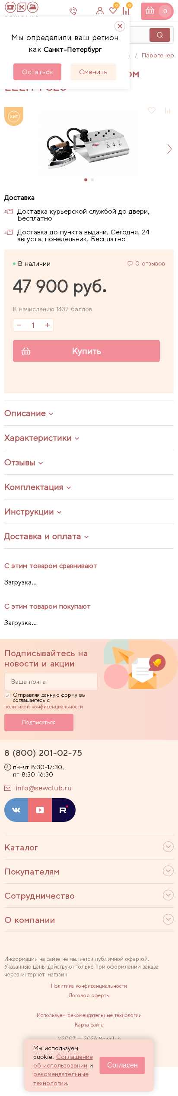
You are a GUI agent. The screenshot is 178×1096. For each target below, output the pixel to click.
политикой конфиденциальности (43, 707)
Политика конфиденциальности (89, 986)
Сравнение (129, 7)
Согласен (122, 1065)
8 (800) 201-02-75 (43, 753)
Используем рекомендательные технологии (89, 1015)
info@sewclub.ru (44, 788)
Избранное (116, 7)
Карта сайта (89, 1024)
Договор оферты (89, 995)
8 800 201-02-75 (80, 10)
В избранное (152, 110)
